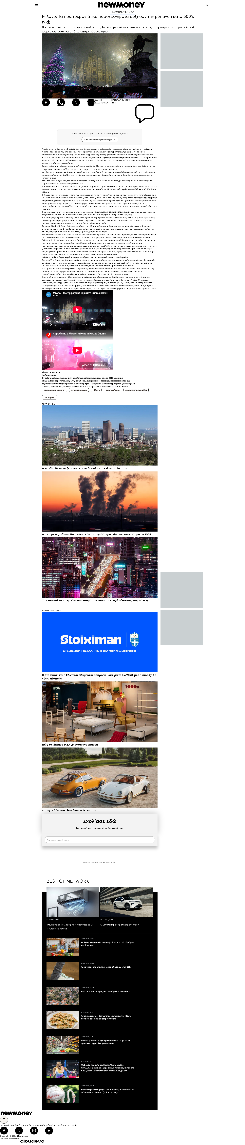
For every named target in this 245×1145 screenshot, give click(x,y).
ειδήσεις (67, 386)
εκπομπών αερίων (121, 211)
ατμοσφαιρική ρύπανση (54, 390)
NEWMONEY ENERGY (122, 12)
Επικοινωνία (71, 1125)
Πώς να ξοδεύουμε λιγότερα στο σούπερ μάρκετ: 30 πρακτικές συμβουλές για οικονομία (105, 1042)
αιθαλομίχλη (49, 397)
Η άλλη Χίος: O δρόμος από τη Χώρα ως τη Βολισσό (105, 991)
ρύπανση (127, 189)
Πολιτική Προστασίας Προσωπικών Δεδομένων (34, 1125)
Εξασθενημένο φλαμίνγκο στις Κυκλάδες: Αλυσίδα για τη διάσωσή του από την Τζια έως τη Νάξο (107, 1091)
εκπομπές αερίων (79, 390)
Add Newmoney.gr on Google (98, 139)
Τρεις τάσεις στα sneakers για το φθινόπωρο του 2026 (106, 966)
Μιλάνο (96, 390)
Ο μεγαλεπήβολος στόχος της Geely (119, 924)
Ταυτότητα (61, 1125)
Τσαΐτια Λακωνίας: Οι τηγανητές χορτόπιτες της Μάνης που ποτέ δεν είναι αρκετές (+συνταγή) (106, 1017)
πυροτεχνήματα (112, 390)
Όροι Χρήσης (6, 1125)
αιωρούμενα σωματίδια (136, 390)
